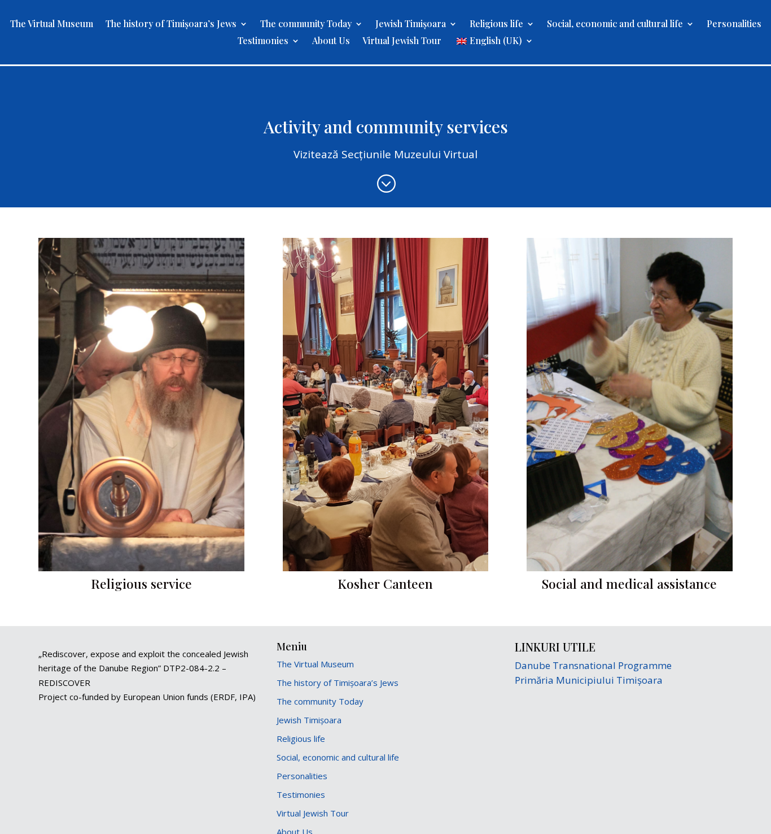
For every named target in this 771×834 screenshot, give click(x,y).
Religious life (496, 24)
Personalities (734, 24)
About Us (331, 41)
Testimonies (263, 41)
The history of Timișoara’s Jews (171, 24)
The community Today (306, 24)
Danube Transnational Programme (593, 665)
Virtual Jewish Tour (401, 41)
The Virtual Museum (51, 24)
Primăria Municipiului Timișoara (589, 680)
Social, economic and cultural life (615, 24)
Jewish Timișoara (410, 24)
